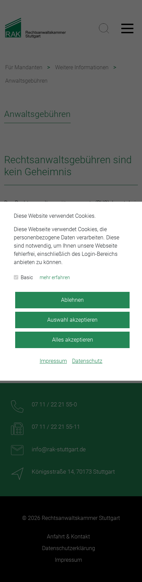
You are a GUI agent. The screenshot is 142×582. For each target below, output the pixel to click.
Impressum (53, 361)
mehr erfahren (55, 278)
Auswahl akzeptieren (72, 320)
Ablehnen (72, 300)
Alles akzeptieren (72, 339)
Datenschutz (87, 361)
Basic (27, 277)
